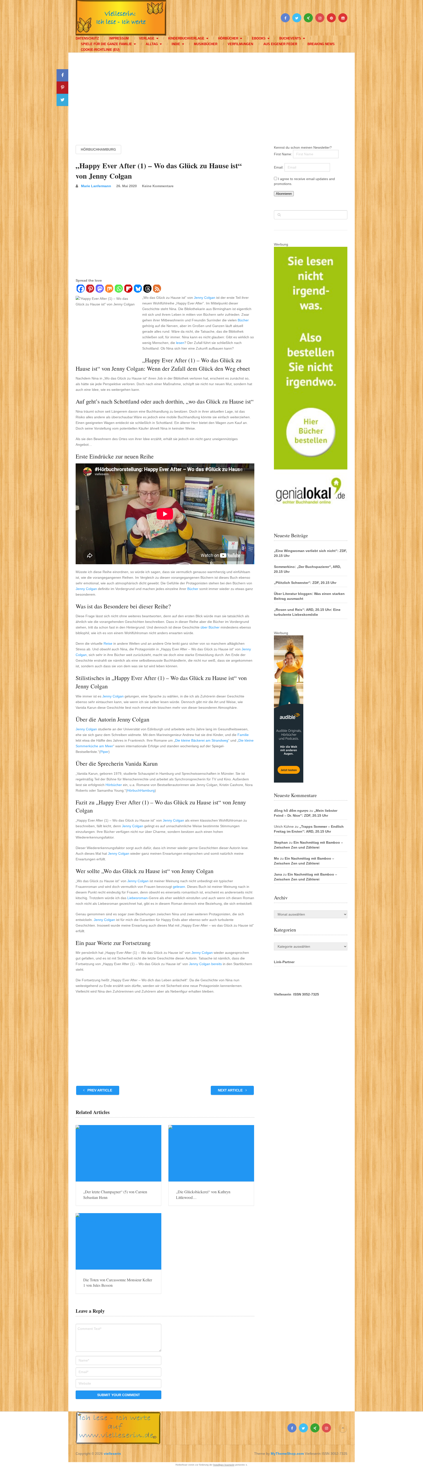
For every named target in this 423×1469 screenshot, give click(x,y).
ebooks (259, 38)
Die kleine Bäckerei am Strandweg (201, 740)
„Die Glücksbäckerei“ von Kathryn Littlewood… (203, 1194)
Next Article (231, 1090)
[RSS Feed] (157, 289)
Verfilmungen (240, 44)
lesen (180, 343)
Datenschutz (87, 38)
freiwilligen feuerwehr (224, 1465)
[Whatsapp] (118, 289)
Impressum (119, 38)
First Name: (283, 154)
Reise (108, 643)
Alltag (152, 44)
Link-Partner (284, 962)
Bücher (243, 320)
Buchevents (290, 38)
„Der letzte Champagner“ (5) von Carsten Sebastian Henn (115, 1194)
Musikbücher (205, 44)
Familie (243, 735)
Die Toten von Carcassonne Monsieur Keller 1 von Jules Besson (117, 1282)
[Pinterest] (90, 289)
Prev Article (99, 1090)
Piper (104, 752)
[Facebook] (80, 289)
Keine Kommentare (158, 186)
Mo (276, 858)
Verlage (146, 38)
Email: (279, 167)
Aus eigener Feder (280, 44)
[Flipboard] (128, 289)
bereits (216, 964)
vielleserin (112, 1454)
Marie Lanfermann (96, 186)
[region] (211, 94)
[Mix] (109, 289)
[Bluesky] (137, 289)
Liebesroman (137, 898)
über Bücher (210, 627)
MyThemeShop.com (287, 1454)
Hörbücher (228, 38)
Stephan (281, 842)
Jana (278, 874)
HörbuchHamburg (98, 149)
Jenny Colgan (204, 298)
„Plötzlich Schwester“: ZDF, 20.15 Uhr (305, 583)
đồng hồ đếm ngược (291, 811)
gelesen (179, 887)
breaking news (321, 44)
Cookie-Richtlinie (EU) (100, 50)
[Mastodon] (99, 289)
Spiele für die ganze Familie (106, 44)
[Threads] (147, 289)
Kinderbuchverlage (186, 38)
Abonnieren (284, 194)
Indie (176, 44)
